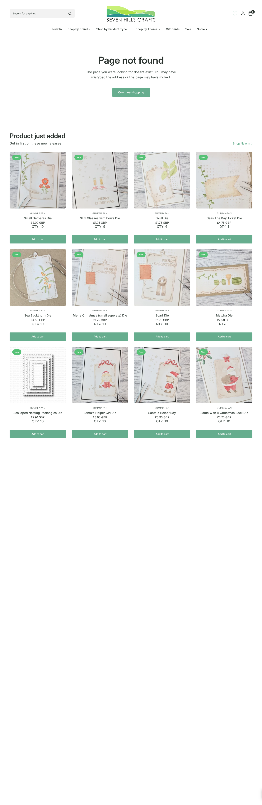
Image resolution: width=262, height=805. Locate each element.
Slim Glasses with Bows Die (100, 218)
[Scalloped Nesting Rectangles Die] (38, 375)
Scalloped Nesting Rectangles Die (37, 413)
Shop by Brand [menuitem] (78, 29)
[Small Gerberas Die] (38, 180)
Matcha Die (224, 315)
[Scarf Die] (162, 277)
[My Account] (243, 13)
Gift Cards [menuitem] (173, 29)
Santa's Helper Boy (162, 413)
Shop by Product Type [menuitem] (111, 29)
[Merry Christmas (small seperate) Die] (100, 277)
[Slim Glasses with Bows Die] (100, 180)
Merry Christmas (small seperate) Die (100, 315)
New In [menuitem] (57, 29)
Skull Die (162, 218)
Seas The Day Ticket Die (224, 218)
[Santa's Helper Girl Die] (100, 375)
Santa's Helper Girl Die (100, 413)
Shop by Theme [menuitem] (146, 29)
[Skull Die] (162, 180)
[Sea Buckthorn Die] (38, 277)
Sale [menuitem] (188, 29)
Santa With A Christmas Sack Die (224, 413)
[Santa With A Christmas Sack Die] (224, 375)
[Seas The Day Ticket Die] (224, 180)
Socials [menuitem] (202, 29)
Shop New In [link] (241, 143)
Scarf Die (162, 315)
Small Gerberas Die (38, 218)
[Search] (70, 13)
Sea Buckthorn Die (37, 315)
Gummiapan (37, 213)
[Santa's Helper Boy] (162, 375)
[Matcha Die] (224, 277)
